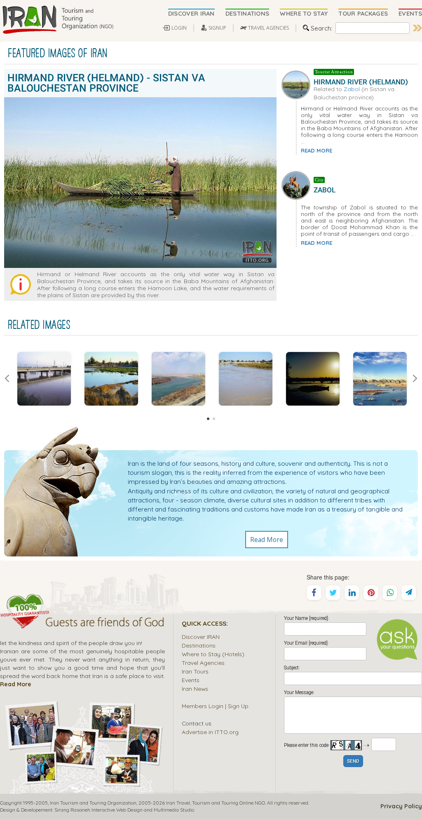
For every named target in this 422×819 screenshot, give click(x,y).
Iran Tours (195, 671)
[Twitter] (333, 592)
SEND (353, 761)
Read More (266, 539)
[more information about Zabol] (297, 185)
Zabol (352, 88)
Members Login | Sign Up (215, 705)
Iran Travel (178, 803)
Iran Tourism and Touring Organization (93, 803)
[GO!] (417, 28)
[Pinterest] (370, 592)
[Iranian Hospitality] (82, 623)
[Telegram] (408, 592)
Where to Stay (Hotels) (213, 653)
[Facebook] (314, 592)
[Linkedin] (352, 592)
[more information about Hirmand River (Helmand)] (297, 84)
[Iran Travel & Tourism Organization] (57, 20)
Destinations (199, 645)
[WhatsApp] (389, 592)
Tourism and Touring (215, 803)
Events (190, 679)
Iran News (195, 688)
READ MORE (316, 150)
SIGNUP (217, 27)
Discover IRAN (201, 636)
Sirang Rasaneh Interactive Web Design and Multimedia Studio (124, 810)
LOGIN (179, 27)
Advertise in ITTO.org (210, 731)
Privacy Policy (401, 806)
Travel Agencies (203, 662)
